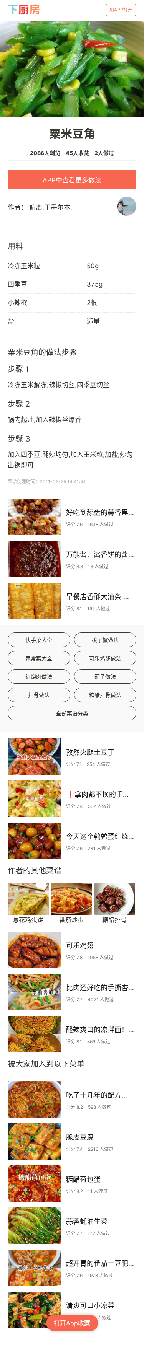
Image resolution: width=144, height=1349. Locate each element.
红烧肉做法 (38, 676)
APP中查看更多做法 (72, 180)
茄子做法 (105, 676)
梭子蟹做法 (105, 640)
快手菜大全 (38, 640)
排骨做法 (39, 695)
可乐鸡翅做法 (105, 658)
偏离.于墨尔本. (50, 207)
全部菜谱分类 (72, 713)
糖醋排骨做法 (105, 695)
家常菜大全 (38, 658)
